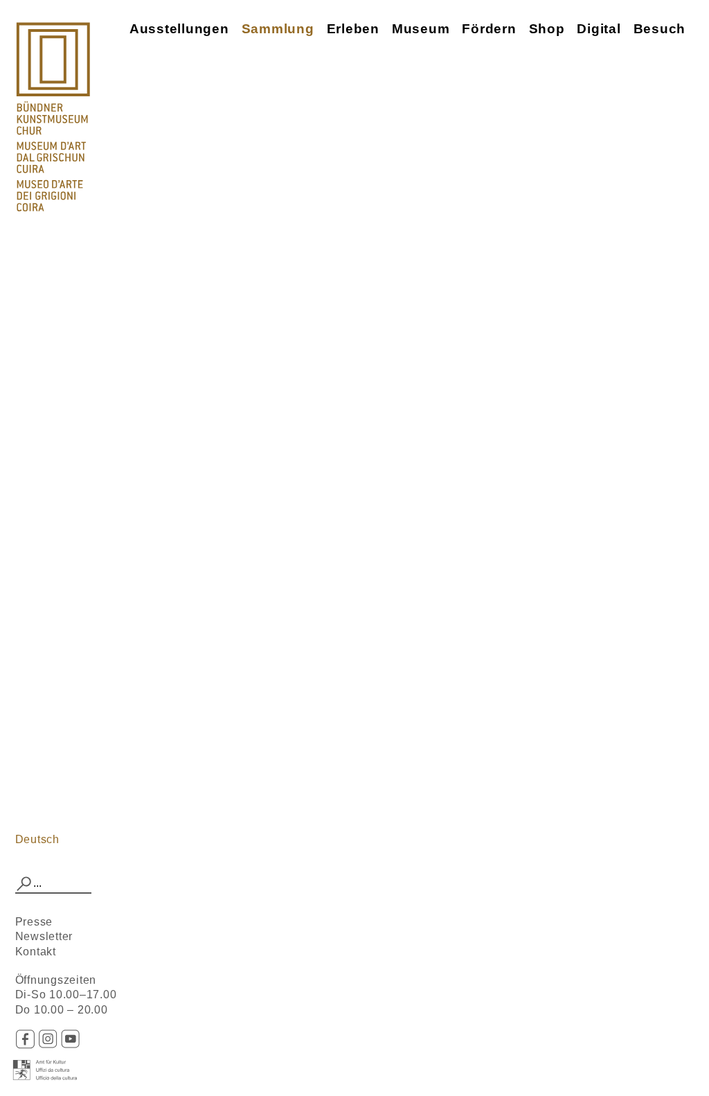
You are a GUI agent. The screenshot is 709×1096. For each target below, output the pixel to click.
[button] (24, 884)
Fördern (489, 28)
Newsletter (44, 936)
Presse (34, 922)
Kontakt (35, 951)
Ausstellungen (179, 28)
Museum (421, 28)
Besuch (660, 28)
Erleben (353, 28)
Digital (598, 28)
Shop (547, 28)
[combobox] (53, 884)
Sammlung (278, 28)
